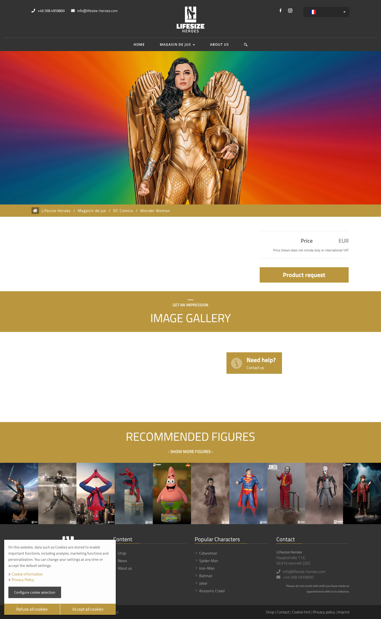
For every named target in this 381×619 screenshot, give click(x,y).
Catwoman (208, 553)
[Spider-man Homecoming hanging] (95, 493)
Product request (304, 275)
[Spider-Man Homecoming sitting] (134, 493)
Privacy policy (324, 612)
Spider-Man (208, 560)
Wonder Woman (155, 210)
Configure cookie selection (34, 592)
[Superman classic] (248, 493)
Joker (203, 583)
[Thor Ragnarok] (19, 493)
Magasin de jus (176, 44)
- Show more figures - (190, 451)
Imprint (343, 612)
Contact (283, 612)
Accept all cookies (87, 609)
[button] (246, 44)
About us (219, 44)
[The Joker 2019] (286, 493)
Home (139, 44)
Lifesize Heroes (56, 210)
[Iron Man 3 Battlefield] (57, 493)
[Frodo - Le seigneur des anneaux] (362, 493)
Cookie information (27, 574)
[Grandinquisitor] (324, 493)
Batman (206, 576)
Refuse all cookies (32, 609)
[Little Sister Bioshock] (210, 493)
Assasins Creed (212, 591)
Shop (122, 553)
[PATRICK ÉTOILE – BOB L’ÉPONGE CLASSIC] (172, 493)
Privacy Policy (23, 579)
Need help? (261, 362)
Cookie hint (301, 612)
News (122, 560)
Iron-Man (207, 568)
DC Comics (123, 210)
